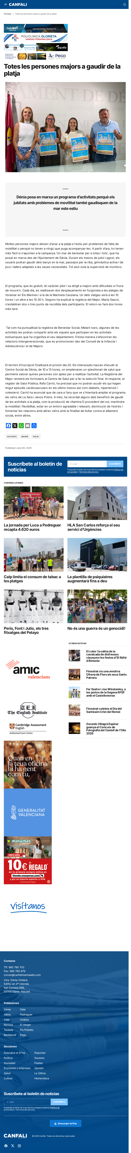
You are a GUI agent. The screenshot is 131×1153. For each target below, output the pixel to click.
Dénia (7, 1009)
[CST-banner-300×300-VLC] (28, 812)
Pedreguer (26, 1014)
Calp (6, 1019)
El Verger (25, 1024)
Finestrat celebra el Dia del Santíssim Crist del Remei (104, 710)
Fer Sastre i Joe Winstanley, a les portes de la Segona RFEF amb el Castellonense (106, 692)
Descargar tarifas (67, 1123)
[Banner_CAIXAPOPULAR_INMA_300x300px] (28, 764)
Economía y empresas (17, 1068)
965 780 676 (17, 971)
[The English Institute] (28, 716)
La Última (40, 1073)
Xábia (7, 1014)
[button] (6, 4)
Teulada (8, 1029)
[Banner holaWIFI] (36, 28)
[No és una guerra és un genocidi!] (97, 606)
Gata (23, 1009)
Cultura (8, 1078)
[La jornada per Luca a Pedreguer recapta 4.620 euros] (34, 503)
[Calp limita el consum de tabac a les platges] (34, 554)
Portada (7, 14)
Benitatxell (10, 1035)
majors (25, 436)
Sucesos (39, 1057)
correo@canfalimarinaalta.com (22, 974)
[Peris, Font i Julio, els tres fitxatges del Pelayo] (34, 606)
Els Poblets (26, 1029)
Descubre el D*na (14, 1052)
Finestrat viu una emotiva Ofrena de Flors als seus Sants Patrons (106, 674)
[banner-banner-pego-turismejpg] (36, 56)
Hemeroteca (41, 1078)
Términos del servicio (88, 472)
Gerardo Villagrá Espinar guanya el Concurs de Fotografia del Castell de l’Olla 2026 (106, 728)
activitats (11, 436)
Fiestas (38, 1063)
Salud (7, 1073)
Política (8, 1057)
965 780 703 (16, 967)
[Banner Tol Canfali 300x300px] (28, 860)
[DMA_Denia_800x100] (36, 47)
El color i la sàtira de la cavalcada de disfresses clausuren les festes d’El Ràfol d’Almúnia (106, 656)
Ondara (24, 1019)
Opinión (39, 1068)
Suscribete (115, 464)
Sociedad (9, 1063)
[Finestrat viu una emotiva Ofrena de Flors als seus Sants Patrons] (74, 674)
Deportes (39, 1052)
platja (36, 436)
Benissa (8, 1024)
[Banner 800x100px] (36, 37)
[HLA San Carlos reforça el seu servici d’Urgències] (97, 503)
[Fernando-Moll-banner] (28, 908)
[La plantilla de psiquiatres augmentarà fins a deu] (97, 554)
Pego (23, 1035)
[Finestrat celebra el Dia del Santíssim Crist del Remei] (74, 710)
